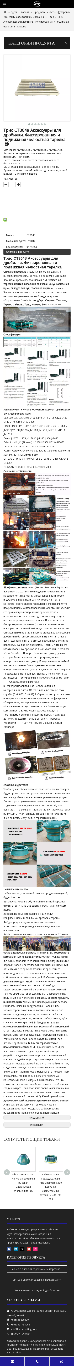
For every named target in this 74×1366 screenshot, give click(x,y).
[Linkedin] (16, 1249)
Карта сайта (14, 1352)
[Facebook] (9, 1249)
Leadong (58, 1348)
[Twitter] (22, 1249)
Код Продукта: (14, 246)
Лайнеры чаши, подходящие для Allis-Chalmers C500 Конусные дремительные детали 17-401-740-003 (23, 1187)
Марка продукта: (16, 241)
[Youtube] (29, 1249)
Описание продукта (17, 251)
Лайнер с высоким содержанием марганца (36, 1269)
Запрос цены (39, 201)
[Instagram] (35, 1249)
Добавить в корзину (37, 209)
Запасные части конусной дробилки (35, 1290)
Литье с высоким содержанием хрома (35, 1279)
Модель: (11, 235)
